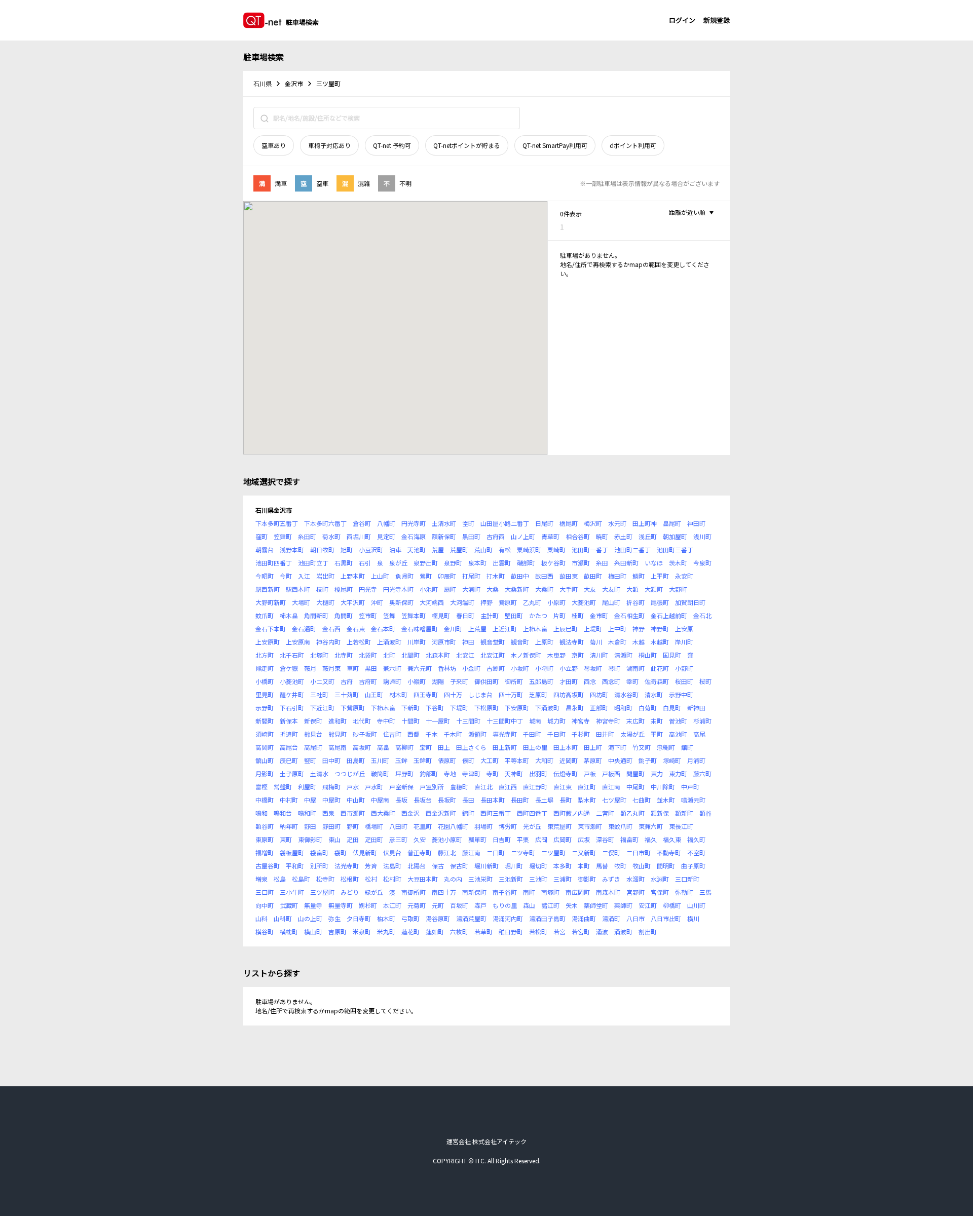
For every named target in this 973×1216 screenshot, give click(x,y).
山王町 (374, 694)
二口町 (495, 852)
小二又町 (322, 681)
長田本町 (492, 799)
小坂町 (520, 668)
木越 (638, 641)
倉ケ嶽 (289, 668)
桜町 (705, 681)
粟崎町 (556, 549)
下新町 (410, 707)
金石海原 (413, 536)
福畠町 (629, 839)
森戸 (480, 905)
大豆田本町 (422, 879)
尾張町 (660, 602)
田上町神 (644, 523)
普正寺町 (419, 852)
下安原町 (517, 707)
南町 (529, 892)
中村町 (289, 799)
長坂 (401, 799)
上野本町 (353, 576)
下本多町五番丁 (276, 523)
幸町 (632, 681)
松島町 (301, 879)
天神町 (514, 773)
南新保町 (474, 892)
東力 (657, 773)
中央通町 (620, 760)
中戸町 (690, 786)
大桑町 (544, 589)
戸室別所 (432, 786)
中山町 (356, 799)
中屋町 (331, 799)
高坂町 (362, 747)
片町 (559, 615)
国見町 (672, 655)
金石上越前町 (669, 615)
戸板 (590, 773)
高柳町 (404, 747)
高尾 (699, 734)
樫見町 (441, 615)
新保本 (289, 720)
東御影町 (310, 839)
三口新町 (687, 879)
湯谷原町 (438, 918)
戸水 (353, 786)
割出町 (648, 931)
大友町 (611, 589)
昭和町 (623, 707)
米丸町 (386, 931)
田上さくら (471, 747)
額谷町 (264, 826)
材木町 (398, 694)
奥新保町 (401, 602)
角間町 (343, 615)
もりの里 (505, 905)
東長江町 (681, 826)
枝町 (322, 589)
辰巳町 (289, 760)
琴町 (614, 668)
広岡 (541, 839)
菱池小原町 (447, 839)
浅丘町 (648, 536)
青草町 (550, 536)
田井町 (605, 734)
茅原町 (593, 760)
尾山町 (611, 602)
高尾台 (289, 747)
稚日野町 (511, 931)
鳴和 (261, 813)
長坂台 (423, 799)
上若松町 (359, 641)
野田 (310, 826)
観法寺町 (571, 641)
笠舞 (389, 615)
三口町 (264, 892)
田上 (444, 747)
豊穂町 (459, 786)
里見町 (264, 694)
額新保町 (444, 536)
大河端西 (432, 602)
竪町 (310, 760)
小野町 (684, 668)
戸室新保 (401, 786)
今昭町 (264, 576)
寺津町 (471, 773)
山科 (261, 918)
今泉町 (702, 562)
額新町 (684, 813)
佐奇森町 (657, 681)
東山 (334, 839)
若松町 (538, 931)
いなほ (654, 562)
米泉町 (362, 931)
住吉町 (392, 734)
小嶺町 (416, 681)
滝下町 (617, 747)
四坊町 (599, 694)
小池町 (429, 589)
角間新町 (316, 615)
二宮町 (605, 813)
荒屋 (438, 549)
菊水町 (331, 536)
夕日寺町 (359, 918)
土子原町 (292, 773)
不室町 (696, 852)
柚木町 (386, 918)
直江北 (483, 786)
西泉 (328, 813)
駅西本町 (298, 589)
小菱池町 (292, 681)
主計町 (489, 615)
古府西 (495, 536)
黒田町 (471, 536)
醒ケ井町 (292, 694)
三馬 (705, 892)
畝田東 (568, 576)
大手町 (568, 589)
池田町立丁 (313, 562)
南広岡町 (578, 892)
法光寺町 (346, 865)
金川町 (453, 628)
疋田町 (374, 839)
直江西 (508, 786)
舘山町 (264, 760)
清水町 (654, 694)
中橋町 (264, 799)
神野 (638, 628)
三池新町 (511, 879)
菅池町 (678, 720)
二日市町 (638, 852)
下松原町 (486, 707)
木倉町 (617, 641)
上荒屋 (477, 628)
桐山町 (648, 655)
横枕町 (289, 931)
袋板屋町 (292, 852)
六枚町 (459, 931)
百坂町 (459, 905)
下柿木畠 (383, 707)
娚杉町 (368, 905)
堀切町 (538, 865)
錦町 (468, 813)
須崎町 (264, 734)
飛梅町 (331, 786)
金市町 (599, 615)
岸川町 (684, 641)
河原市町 (444, 641)
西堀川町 (359, 536)
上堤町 (593, 628)
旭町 (347, 549)
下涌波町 (547, 707)
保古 (438, 865)
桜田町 (684, 681)
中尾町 (635, 786)
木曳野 (556, 655)
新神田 (696, 707)
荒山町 (483, 549)
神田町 (696, 523)
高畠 (383, 747)
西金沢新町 (441, 813)
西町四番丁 (532, 813)
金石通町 (304, 628)
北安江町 (492, 655)
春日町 (465, 615)
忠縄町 (666, 747)
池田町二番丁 (632, 549)
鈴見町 (337, 734)
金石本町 (383, 628)
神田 (468, 641)
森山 (529, 905)
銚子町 (648, 760)
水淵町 (660, 879)
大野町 (678, 589)
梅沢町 (593, 523)
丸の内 (453, 879)
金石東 (356, 628)
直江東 (562, 786)
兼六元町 (419, 668)
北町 (389, 655)
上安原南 (298, 641)
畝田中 (520, 576)
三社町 (319, 694)
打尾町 (471, 576)
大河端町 (462, 602)
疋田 (353, 839)
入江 (304, 576)
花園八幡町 (453, 826)
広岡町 (562, 839)
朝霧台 (264, 549)
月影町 (264, 773)
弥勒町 (684, 892)
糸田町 (307, 536)
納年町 (289, 826)
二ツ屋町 (553, 852)
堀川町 (514, 865)
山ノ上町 (523, 536)
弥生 (334, 918)
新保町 (313, 720)
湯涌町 (611, 918)
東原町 (264, 839)
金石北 (702, 615)
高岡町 (264, 747)
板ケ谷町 (553, 562)
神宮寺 (581, 720)
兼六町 (392, 668)
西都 (413, 734)
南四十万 (444, 892)
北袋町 (368, 655)
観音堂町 (492, 641)
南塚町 (550, 892)
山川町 (696, 905)
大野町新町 (270, 602)
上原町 (544, 641)
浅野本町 (292, 549)
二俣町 (611, 852)
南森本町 (608, 892)
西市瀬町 (353, 813)
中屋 (310, 799)
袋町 (340, 852)
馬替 (602, 865)
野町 (353, 826)
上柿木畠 (535, 628)
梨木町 (587, 799)
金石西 (331, 628)
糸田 (602, 562)
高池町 (678, 734)
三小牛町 (292, 892)
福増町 (264, 852)
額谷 (705, 813)
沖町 (377, 602)
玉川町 (380, 760)
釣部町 (429, 773)
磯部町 (526, 562)
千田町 (532, 734)
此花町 (660, 668)
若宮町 (581, 931)
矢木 (572, 905)
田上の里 (535, 747)
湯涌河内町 (508, 918)
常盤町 (283, 786)
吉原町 (337, 931)
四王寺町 (426, 694)
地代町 (362, 720)
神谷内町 (328, 641)
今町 (286, 576)
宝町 (426, 747)
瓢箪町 (477, 839)
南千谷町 (505, 892)
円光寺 (368, 589)
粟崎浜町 (529, 549)
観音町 (520, 641)
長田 (468, 799)
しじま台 (480, 694)
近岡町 (568, 760)
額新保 (660, 813)
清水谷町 (626, 694)
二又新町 (584, 852)
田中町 (331, 760)
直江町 (587, 786)
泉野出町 (426, 562)
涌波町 (623, 931)
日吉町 (502, 839)
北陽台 (416, 865)
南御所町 (413, 892)
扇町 (450, 589)
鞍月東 (331, 668)
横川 (693, 918)
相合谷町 (578, 536)
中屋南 (380, 799)
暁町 (602, 536)
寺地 (450, 773)
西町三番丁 (495, 813)
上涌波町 (389, 641)
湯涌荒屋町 (471, 918)
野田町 (331, 826)
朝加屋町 (675, 536)
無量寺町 (340, 905)
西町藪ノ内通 (571, 813)
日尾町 (544, 523)
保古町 (459, 865)
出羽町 (538, 773)
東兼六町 (651, 826)
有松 (505, 549)
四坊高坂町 (568, 694)
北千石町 (292, 655)
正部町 (599, 707)
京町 (578, 655)
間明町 (666, 865)
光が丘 (532, 826)
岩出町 (325, 576)
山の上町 (310, 918)
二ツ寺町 (523, 852)
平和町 (295, 865)
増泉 (261, 879)
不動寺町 (669, 852)
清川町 (599, 655)
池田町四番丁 (273, 562)
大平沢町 (353, 602)
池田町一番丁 (590, 549)
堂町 (468, 523)
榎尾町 (343, 589)
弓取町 (410, 918)
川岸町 (416, 641)
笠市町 (368, 615)
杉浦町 (702, 720)
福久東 (672, 839)
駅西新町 (267, 589)
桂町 (578, 615)
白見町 (672, 707)
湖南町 (635, 668)
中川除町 (663, 786)
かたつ (538, 615)
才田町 (568, 681)
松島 (280, 879)
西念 (590, 681)
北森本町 (438, 655)
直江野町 (535, 786)
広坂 (584, 839)
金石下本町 (270, 628)
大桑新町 (517, 589)
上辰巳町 (565, 628)
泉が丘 (398, 562)
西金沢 (410, 813)
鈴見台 (313, 734)
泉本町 (477, 562)
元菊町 (416, 905)
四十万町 (511, 694)
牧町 (620, 865)
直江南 (611, 786)
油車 (395, 549)
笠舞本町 (413, 615)
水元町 (617, 523)
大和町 (544, 760)
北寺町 (343, 655)
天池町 (416, 549)
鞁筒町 (380, 773)
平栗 (523, 839)
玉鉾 (401, 760)
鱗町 (638, 576)
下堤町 (459, 707)
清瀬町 (623, 655)
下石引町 (292, 707)
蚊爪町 (264, 615)
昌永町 (575, 707)
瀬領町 (477, 734)
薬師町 (623, 905)
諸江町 (550, 905)
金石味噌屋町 (419, 628)
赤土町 (623, 536)
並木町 (666, 799)
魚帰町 (404, 576)
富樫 (261, 786)
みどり (350, 892)
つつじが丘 (349, 773)
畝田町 (593, 576)
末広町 (635, 720)
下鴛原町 (353, 707)
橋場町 (374, 826)
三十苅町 (346, 694)
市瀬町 (581, 562)
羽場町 (483, 826)
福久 (651, 839)
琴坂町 (593, 668)
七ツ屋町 (614, 799)
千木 (432, 734)
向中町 (264, 905)
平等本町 (517, 760)
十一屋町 (438, 720)
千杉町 (581, 734)
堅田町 (514, 615)
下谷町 (435, 707)
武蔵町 (289, 905)
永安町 (684, 576)
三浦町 (562, 879)
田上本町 (565, 747)
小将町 (544, 668)
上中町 (617, 628)
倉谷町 (362, 523)
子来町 (459, 681)
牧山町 (641, 865)
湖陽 (438, 681)
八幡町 (386, 523)
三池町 (538, 879)
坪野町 (404, 773)
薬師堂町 (596, 905)
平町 (657, 734)
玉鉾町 (423, 760)
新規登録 (716, 20)
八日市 (635, 918)
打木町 (495, 576)
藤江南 (471, 852)
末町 (657, 720)
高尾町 (313, 747)
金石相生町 (629, 615)
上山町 (380, 576)
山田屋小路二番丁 (504, 523)
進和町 (337, 720)
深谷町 (605, 839)
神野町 (660, 628)
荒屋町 (459, 549)
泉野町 (453, 562)
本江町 (392, 905)
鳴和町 (307, 813)
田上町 (593, 747)
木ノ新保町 (526, 655)
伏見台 (392, 852)
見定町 (386, 536)
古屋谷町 (267, 865)
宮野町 (635, 892)
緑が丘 (374, 892)
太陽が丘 (632, 734)
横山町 (313, 931)
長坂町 (447, 799)
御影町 (587, 879)
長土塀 (544, 799)
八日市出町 (666, 918)
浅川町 (702, 536)
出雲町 (502, 562)
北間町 (410, 655)
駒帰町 (392, 681)
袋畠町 (319, 852)
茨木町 (678, 562)
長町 (565, 799)
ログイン (682, 20)
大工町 (489, 760)
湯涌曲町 (584, 918)
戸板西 (611, 773)
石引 (365, 562)
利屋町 (307, 786)
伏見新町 (365, 852)
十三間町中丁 (504, 720)
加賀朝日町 (690, 602)
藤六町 (702, 773)
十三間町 (468, 720)
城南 (535, 720)
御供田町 (486, 681)
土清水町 (444, 523)
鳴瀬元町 (693, 799)
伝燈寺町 (565, 773)
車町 (353, 668)
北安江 (465, 655)
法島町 (392, 865)
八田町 (398, 826)
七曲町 (641, 799)
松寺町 (325, 879)
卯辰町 (447, 576)
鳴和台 (283, 813)
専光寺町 (505, 734)
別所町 (319, 865)
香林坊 (447, 668)
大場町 (301, 602)
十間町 (410, 720)
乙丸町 (532, 602)
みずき (611, 879)
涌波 (602, 931)
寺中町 (386, 720)
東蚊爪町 (620, 826)
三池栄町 (480, 879)
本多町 (562, 865)
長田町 (520, 799)
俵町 (468, 760)
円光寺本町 (398, 589)
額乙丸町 (632, 813)
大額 (632, 589)
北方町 (264, 655)
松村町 (392, 879)
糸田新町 (626, 562)
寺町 (492, 773)
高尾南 (337, 747)
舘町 (687, 747)
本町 (584, 865)
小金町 (471, 668)
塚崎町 (672, 760)
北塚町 (319, 655)
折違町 (289, 734)
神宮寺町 (608, 720)
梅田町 (617, 576)
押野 (486, 602)
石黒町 (343, 562)
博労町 (508, 826)
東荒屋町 (559, 826)
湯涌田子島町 (547, 918)
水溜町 (635, 879)
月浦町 (696, 760)
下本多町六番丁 (325, 523)
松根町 (350, 879)
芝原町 (538, 694)
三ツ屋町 (322, 892)
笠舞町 (283, 536)
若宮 (559, 931)
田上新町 (505, 747)
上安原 (684, 628)
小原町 (556, 602)
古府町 (368, 681)
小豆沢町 (371, 549)
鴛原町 (508, 602)
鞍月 (310, 668)
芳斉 (371, 865)
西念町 (611, 681)
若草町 (483, 931)
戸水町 (374, 786)
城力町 (556, 720)
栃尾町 (568, 523)
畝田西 (544, 576)
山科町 (283, 918)
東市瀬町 (590, 826)
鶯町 (426, 576)
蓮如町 (435, 931)
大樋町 (325, 602)
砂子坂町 (365, 734)
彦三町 (398, 839)
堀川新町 (486, 865)
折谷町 (635, 602)
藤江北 (447, 852)
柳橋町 (672, 905)
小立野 (568, 668)
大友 (590, 589)
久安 (420, 839)
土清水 (319, 773)
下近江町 (322, 707)
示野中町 (681, 694)
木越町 (660, 641)
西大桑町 (383, 813)
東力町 (678, 773)
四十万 (453, 694)
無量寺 (313, 905)
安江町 (648, 905)
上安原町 (267, 641)
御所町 (514, 681)
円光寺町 (413, 523)
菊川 (596, 641)
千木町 (453, 734)
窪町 (261, 536)
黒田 (371, 668)
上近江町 (505, 628)
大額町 (654, 589)
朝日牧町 (322, 549)
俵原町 (447, 760)
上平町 (660, 576)
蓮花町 (410, 931)
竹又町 (641, 747)
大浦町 (471, 589)
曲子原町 (693, 865)
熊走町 (264, 668)
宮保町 (660, 892)
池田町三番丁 (675, 549)
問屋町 (635, 773)
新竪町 (264, 720)
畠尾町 (672, 523)
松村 (371, 879)
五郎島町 (541, 681)
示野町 (264, 707)
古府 (347, 681)
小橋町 (264, 681)
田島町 (356, 760)
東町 (286, 839)
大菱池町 (584, 602)
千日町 (556, 734)
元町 (438, 905)
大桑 (492, 589)
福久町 (696, 839)
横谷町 (264, 931)
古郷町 (495, 668)
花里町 (423, 826)
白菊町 (648, 707)
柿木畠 (289, 615)
